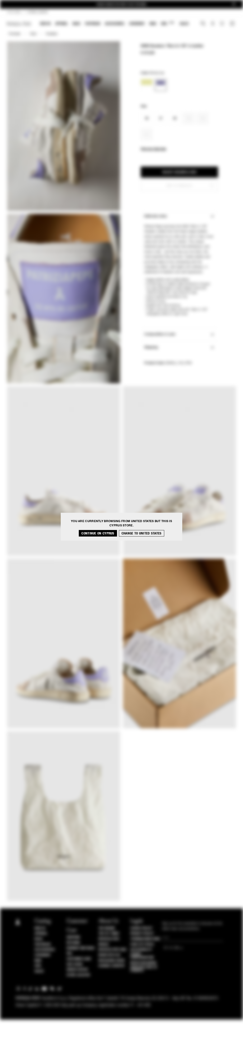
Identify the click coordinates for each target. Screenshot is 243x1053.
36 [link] (146, 118)
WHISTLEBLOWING (143, 963)
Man (153, 23)
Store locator (78, 975)
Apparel (61, 23)
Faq (69, 953)
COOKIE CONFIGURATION (142, 956)
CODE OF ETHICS (142, 944)
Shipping (73, 937)
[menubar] (114, 24)
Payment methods (81, 948)
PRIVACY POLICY (142, 933)
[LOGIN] (212, 24)
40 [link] (202, 118)
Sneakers (51, 34)
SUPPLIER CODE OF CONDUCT (143, 969)
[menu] (114, 24)
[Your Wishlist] (222, 24)
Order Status (77, 969)
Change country (111, 965)
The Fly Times (108, 933)
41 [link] (146, 134)
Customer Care (79, 959)
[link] (147, 85)
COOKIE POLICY (141, 928)
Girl (167, 23)
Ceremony (137, 23)
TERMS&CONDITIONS (145, 939)
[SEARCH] (203, 24)
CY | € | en (13, 12)
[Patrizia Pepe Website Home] (19, 23)
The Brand (106, 928)
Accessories (114, 23)
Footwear (92, 23)
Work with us (109, 955)
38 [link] (174, 118)
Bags (76, 23)
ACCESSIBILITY (141, 949)
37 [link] (160, 118)
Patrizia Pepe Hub (112, 949)
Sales (184, 23)
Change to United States (142, 533)
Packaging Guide (111, 960)
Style (33, 34)
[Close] (234, 4)
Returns (73, 942)
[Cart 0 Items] (233, 24)
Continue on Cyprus (97, 533)
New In (45, 23)
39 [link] (188, 118)
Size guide (75, 964)
